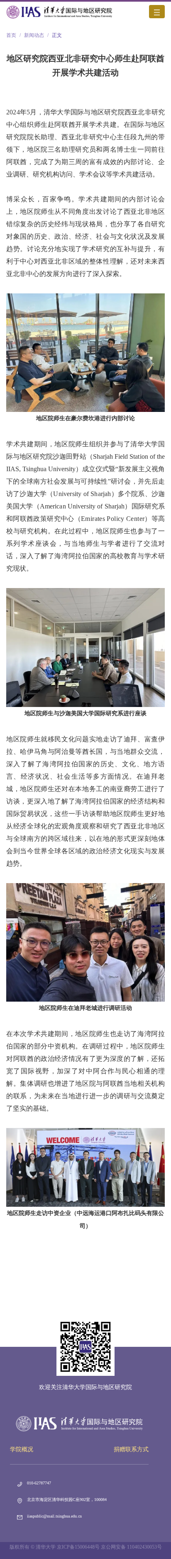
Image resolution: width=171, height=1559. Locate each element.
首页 (11, 35)
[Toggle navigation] (157, 11)
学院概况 (21, 1449)
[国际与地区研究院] (59, 11)
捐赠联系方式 (131, 1449)
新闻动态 (34, 35)
